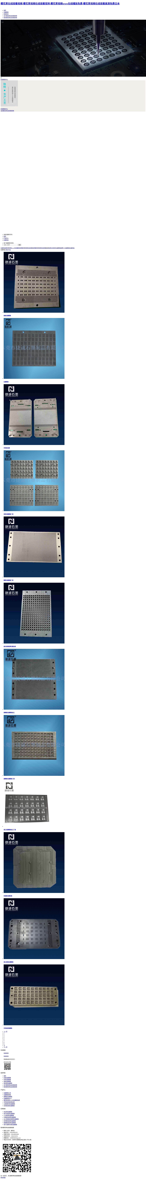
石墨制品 (6, 240)
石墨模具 (6, 12)
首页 (5, 10)
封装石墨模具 (7, 1077)
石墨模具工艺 (7, 1093)
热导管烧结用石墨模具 (10, 1121)
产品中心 (6, 238)
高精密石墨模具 (8, 1096)
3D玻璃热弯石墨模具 (9, 1104)
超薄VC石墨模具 (65, 248)
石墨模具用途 (7, 1094)
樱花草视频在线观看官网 (28, 248)
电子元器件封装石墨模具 (10, 1124)
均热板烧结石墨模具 (9, 1105)
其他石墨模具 (57, 248)
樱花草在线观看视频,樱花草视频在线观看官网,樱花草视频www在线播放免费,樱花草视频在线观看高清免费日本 (60, 3)
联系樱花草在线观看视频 (10, 17)
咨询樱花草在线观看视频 (7, 110)
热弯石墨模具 (7, 1079)
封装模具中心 (4, 79)
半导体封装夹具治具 (9, 1102)
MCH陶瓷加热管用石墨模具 (11, 1119)
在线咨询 (6, 1053)
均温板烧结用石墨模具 (10, 1117)
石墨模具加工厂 (8, 1098)
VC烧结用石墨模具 (9, 1115)
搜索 (20, 244)
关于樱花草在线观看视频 (10, 15)
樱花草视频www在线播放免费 (13, 248)
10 (4, 1045)
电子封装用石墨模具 (9, 1113)
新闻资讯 (6, 14)
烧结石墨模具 (7, 1081)
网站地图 (3, 1177)
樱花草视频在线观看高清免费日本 (44, 248)
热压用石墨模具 (8, 1111)
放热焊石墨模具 (8, 1083)
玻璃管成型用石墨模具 (10, 1122)
